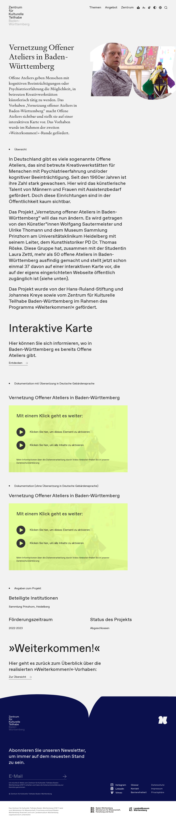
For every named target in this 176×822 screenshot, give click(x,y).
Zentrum (127, 7)
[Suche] (165, 7)
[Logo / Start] (19, 16)
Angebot (111, 7)
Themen (95, 7)
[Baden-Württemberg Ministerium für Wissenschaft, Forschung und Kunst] (107, 810)
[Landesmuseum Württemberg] (139, 809)
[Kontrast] (154, 7)
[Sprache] (160, 7)
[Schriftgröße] (143, 7)
